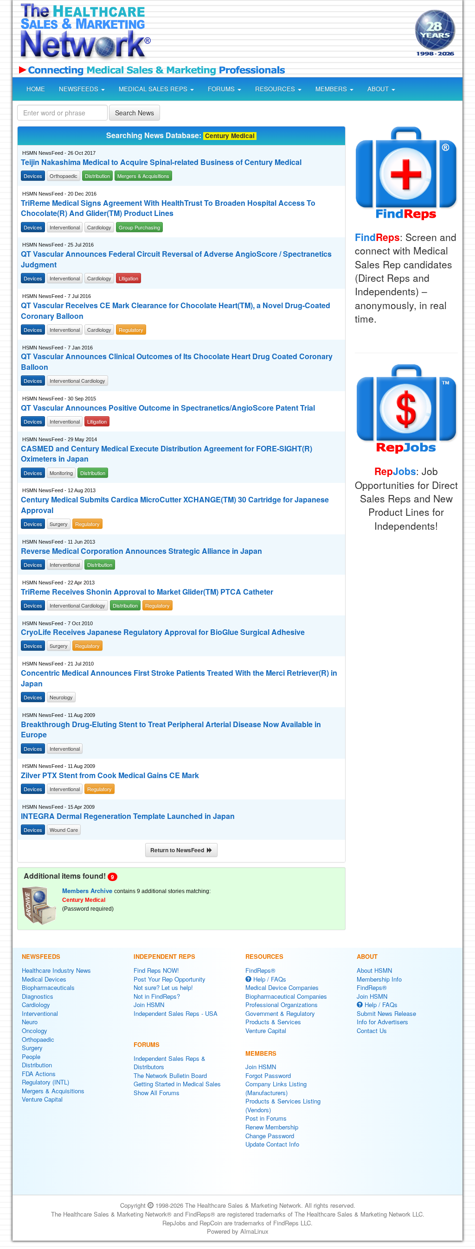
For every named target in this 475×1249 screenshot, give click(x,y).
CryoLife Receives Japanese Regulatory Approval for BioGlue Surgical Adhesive (163, 632)
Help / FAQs (268, 979)
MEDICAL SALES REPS (154, 88)
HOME (35, 88)
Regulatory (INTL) (45, 1082)
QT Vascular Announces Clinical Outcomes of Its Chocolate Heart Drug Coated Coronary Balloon (177, 361)
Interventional (40, 1013)
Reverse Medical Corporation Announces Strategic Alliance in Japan (141, 551)
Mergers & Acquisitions (53, 1090)
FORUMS (222, 88)
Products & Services (273, 1021)
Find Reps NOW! (156, 970)
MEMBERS (332, 88)
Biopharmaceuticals (48, 987)
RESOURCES (276, 88)
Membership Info (379, 979)
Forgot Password (268, 1075)
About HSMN (374, 970)
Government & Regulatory (280, 1013)
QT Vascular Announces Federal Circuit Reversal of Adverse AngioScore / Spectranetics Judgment (176, 259)
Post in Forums (266, 1118)
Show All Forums (157, 1092)
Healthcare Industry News (56, 970)
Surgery (32, 1047)
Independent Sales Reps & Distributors (169, 1062)
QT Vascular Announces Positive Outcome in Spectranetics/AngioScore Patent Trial (168, 408)
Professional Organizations (281, 1004)
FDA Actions (39, 1073)
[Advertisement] (280, 34)
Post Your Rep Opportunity (169, 979)
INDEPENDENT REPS (164, 956)
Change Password (269, 1135)
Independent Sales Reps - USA (176, 1013)
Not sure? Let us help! (163, 987)
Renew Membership (271, 1126)
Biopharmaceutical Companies (286, 996)
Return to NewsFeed (178, 850)
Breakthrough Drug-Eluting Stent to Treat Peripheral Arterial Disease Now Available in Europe (171, 729)
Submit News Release (386, 1013)
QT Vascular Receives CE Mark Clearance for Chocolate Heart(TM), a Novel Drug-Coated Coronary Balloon (175, 310)
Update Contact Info (272, 1144)
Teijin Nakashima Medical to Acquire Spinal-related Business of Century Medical (161, 162)
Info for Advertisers (382, 1021)
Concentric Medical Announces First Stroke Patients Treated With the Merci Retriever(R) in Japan (179, 678)
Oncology (34, 1030)
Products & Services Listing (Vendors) (283, 1105)
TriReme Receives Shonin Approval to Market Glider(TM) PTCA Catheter (147, 592)
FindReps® (260, 970)
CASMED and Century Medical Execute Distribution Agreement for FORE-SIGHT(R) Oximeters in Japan (166, 454)
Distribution (37, 1064)
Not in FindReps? (157, 996)
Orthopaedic (38, 1039)
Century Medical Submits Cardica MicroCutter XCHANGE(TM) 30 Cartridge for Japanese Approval (175, 505)
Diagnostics (37, 996)
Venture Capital (42, 1099)
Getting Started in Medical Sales (177, 1083)
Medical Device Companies (282, 987)
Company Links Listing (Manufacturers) (276, 1088)
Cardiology (36, 1004)
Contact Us (372, 1030)
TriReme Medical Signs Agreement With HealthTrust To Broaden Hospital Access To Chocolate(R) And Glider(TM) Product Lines (168, 208)
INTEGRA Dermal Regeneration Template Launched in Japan (128, 816)
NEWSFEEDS (79, 88)
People (31, 1056)
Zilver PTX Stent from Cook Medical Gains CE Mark (110, 775)
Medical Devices (44, 979)
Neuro (30, 1021)
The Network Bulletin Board (170, 1075)
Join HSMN (149, 1004)
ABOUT (379, 88)
